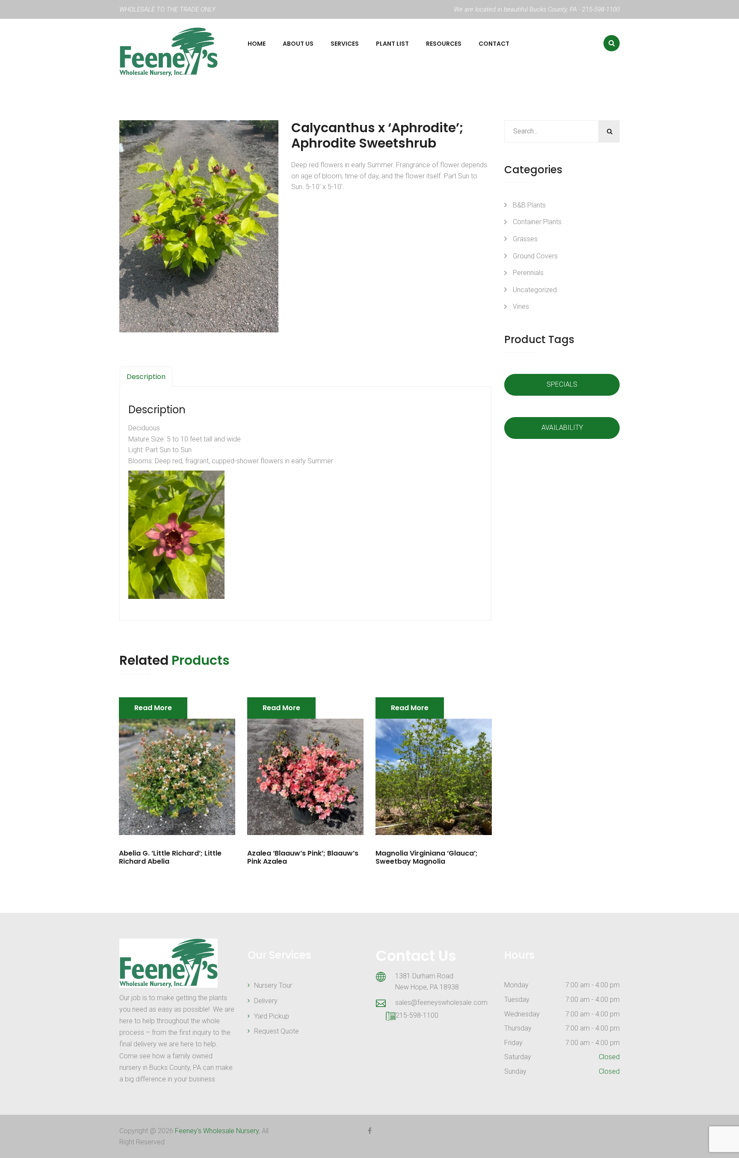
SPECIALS (562, 384)
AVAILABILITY (562, 428)
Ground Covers (535, 256)
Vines (521, 306)
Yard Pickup (271, 1016)
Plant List (392, 43)
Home (257, 43)
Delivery (266, 1001)
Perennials (528, 273)
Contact (494, 43)
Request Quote (276, 1031)
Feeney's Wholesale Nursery (217, 1131)
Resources (443, 43)
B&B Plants (529, 205)
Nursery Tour (273, 985)
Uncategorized (535, 290)
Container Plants (537, 222)
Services (345, 43)
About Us (298, 43)
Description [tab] (146, 377)
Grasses (525, 239)
